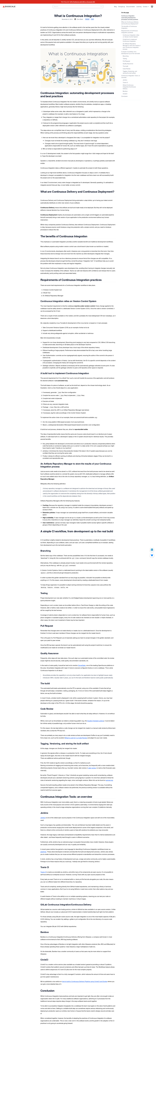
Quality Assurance (128, 64)
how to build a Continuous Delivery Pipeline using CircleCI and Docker (84, 981)
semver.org (109, 780)
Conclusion (124, 96)
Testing (125, 58)
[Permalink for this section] (65, 96)
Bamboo (125, 91)
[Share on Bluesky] (152, 555)
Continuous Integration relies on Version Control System (131, 36)
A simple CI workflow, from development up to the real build (130, 52)
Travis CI (125, 82)
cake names (92, 768)
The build (125, 66)
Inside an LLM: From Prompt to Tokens (82, 2)
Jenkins (125, 80)
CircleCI (125, 94)
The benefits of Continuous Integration (129, 27)
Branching (126, 56)
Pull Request (126, 61)
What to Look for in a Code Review (76, 738)
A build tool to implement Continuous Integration (130, 40)
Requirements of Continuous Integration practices (129, 31)
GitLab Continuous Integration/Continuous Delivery (129, 87)
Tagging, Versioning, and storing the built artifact (130, 72)
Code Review (126, 69)
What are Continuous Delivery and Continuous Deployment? (129, 23)
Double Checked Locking (95, 721)
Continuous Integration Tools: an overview (130, 76)
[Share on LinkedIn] (152, 550)
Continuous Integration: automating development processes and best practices (129, 17)
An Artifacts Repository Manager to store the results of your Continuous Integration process (131, 46)
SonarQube (82, 665)
